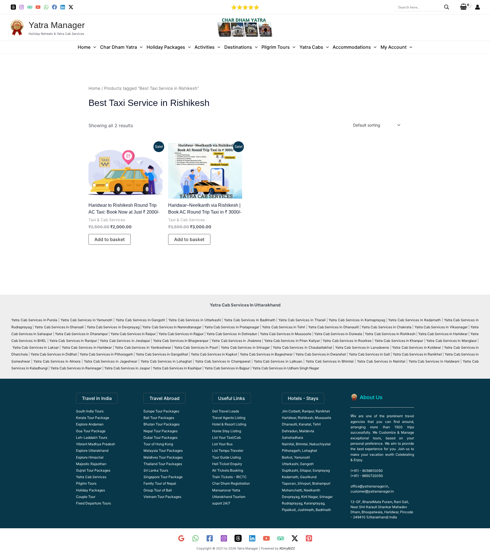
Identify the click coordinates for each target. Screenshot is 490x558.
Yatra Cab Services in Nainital (381, 361)
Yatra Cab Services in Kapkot (214, 354)
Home (84, 47)
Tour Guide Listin (225, 457)
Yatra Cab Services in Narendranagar (172, 327)
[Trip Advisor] (29, 7)
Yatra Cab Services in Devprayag (113, 327)
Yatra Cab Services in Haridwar (443, 334)
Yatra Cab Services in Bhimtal (330, 361)
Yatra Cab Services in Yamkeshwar (143, 347)
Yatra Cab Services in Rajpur (181, 334)
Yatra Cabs (311, 47)
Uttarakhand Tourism (228, 497)
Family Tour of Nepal (159, 483)
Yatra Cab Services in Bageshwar (266, 354)
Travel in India (97, 398)
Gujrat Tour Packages (93, 470)
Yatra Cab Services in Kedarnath (414, 320)
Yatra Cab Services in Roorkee (347, 340)
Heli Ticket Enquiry (227, 464)
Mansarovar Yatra (226, 490)
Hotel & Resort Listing (229, 424)
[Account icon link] (477, 7)
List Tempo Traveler (227, 450)
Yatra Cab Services (91, 477)
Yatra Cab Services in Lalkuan (278, 361)
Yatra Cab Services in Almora (57, 361)
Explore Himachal (90, 457)
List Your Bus (222, 444)
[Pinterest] (308, 538)
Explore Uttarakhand (92, 450)
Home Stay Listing (226, 431)
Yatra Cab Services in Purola (34, 320)
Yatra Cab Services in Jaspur (127, 368)
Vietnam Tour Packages (162, 497)
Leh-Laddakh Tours (91, 437)
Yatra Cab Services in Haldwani (434, 361)
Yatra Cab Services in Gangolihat (162, 354)
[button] (93, 47)
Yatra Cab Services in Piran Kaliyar (292, 340)
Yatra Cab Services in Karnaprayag (357, 320)
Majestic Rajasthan (91, 464)
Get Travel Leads (225, 411)
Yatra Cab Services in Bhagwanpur (181, 340)
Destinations (238, 47)
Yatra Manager (57, 25)
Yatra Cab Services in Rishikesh (390, 334)
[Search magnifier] (447, 7)
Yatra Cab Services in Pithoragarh (106, 354)
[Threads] (13, 7)
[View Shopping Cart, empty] (463, 7)
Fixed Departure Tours (93, 503)
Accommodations (352, 47)
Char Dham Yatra (118, 47)
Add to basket (109, 239)
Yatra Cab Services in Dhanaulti (333, 327)
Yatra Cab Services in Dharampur (81, 334)
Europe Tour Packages (161, 411)
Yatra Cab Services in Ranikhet (418, 354)
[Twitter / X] (70, 7)
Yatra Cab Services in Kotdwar (416, 347)
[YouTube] (38, 7)
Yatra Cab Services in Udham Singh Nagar (286, 368)
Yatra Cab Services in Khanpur (399, 340)
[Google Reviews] (181, 538)
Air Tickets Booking (227, 470)
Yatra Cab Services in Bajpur (227, 368)
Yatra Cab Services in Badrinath (249, 320)
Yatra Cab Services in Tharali (301, 320)
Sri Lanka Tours (155, 470)
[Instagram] (21, 7)
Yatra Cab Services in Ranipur (73, 340)
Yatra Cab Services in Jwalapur (125, 340)
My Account (394, 47)
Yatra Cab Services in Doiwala (338, 334)
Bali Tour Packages (158, 418)
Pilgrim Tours (275, 47)
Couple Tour (85, 497)
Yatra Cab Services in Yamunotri (86, 320)
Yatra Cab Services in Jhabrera (237, 340)
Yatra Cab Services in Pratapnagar (231, 327)
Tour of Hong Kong (158, 444)
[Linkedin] (62, 7)
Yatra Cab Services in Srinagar (245, 347)
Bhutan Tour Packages (161, 424)
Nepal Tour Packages (160, 431)
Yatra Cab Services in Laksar (35, 347)
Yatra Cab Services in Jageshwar (111, 361)
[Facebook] (54, 7)
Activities (205, 47)
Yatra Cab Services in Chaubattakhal (302, 347)
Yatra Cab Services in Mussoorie (286, 334)
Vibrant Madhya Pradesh (95, 444)
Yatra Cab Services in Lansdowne (362, 347)
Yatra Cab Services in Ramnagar (76, 368)
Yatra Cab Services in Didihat (54, 354)
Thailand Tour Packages (162, 464)
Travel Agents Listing (228, 418)
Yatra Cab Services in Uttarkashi (194, 320)
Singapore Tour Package (163, 477)
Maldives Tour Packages (163, 457)
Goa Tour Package (90, 431)
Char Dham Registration (231, 483)
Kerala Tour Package (92, 418)
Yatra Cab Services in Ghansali (59, 327)
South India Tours (90, 411)
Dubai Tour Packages (160, 437)
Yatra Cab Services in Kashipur (177, 368)
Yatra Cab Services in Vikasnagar (441, 327)
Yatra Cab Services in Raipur (133, 334)
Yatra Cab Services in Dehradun (231, 334)
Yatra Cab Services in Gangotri (140, 320)
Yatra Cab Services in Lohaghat (166, 361)
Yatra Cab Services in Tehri (283, 327)
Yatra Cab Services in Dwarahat (320, 354)
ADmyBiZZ (287, 548)
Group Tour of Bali (157, 490)
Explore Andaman (90, 424)
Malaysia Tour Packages (163, 450)
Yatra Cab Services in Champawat (222, 361)
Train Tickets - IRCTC (229, 477)
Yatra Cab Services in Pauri (196, 347)
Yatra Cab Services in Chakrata (386, 327)
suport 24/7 (221, 503)
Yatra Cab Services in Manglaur (452, 340)
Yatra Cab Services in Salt (369, 354)
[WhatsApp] (46, 7)
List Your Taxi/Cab (226, 437)
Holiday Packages (166, 47)
